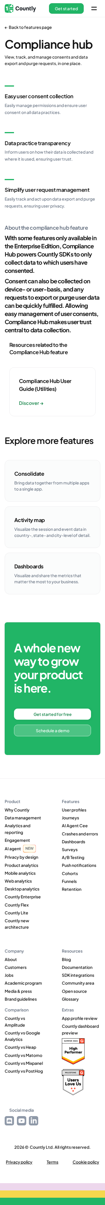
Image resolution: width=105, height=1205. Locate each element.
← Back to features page (28, 27)
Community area (78, 983)
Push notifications (79, 865)
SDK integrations (78, 975)
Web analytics (18, 880)
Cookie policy (86, 1162)
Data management (23, 817)
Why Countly (17, 809)
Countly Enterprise (23, 896)
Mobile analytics (20, 873)
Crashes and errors (80, 833)
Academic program (23, 983)
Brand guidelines (21, 999)
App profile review (79, 1018)
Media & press (18, 991)
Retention (71, 889)
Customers (16, 967)
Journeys (70, 817)
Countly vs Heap (20, 1047)
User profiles (74, 809)
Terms (52, 1162)
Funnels (69, 881)
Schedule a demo (52, 730)
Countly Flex (17, 904)
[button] (66, 8)
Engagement (17, 840)
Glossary (70, 999)
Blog (66, 959)
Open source (74, 991)
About (11, 959)
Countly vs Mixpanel (24, 1063)
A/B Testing (73, 857)
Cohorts (70, 873)
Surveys (70, 849)
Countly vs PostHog (24, 1071)
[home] (20, 8)
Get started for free (53, 714)
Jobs (9, 975)
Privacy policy (19, 1162)
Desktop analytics (22, 888)
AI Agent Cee (75, 825)
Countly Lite (16, 912)
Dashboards (73, 841)
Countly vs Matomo (23, 1055)
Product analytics (21, 865)
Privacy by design (21, 857)
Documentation (77, 967)
